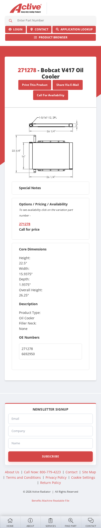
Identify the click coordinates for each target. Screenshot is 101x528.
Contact (90, 526)
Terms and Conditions (23, 477)
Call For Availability (50, 95)
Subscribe (50, 456)
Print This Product (34, 85)
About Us (12, 472)
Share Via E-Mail (67, 85)
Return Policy (50, 482)
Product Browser (52, 37)
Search (10, 20)
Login (17, 29)
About (30, 526)
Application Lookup (76, 29)
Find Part (71, 526)
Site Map (89, 472)
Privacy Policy (56, 477)
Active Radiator (26, 8)
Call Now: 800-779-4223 (42, 472)
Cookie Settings (83, 477)
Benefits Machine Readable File (50, 500)
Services (51, 526)
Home (10, 526)
